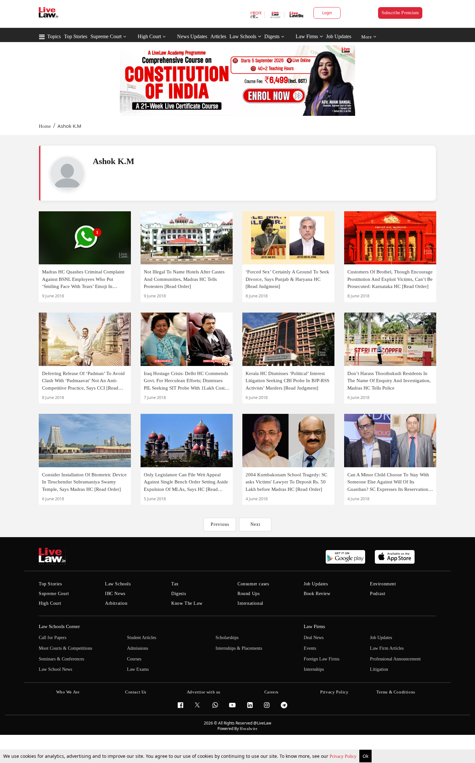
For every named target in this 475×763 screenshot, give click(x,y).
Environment (383, 583)
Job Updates (338, 36)
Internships (314, 669)
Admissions (137, 648)
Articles (218, 36)
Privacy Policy (344, 756)
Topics (54, 36)
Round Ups (248, 593)
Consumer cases (253, 583)
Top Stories (75, 36)
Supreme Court (105, 36)
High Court (149, 36)
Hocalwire (248, 728)
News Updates (192, 36)
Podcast (377, 593)
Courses (134, 659)
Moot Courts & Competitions (65, 648)
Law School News (55, 669)
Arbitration (116, 603)
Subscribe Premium (400, 12)
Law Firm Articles (387, 648)
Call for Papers (52, 637)
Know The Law (186, 603)
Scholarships (227, 637)
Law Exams (138, 669)
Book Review (317, 593)
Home (45, 126)
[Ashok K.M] (67, 174)
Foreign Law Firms (321, 659)
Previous (220, 524)
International (250, 603)
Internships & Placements (239, 648)
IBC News (115, 593)
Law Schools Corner (59, 626)
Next (255, 524)
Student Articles (141, 637)
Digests (272, 36)
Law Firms (307, 36)
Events (310, 648)
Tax (175, 583)
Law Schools (242, 36)
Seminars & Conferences (61, 659)
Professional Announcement (395, 659)
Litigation (379, 669)
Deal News (313, 637)
